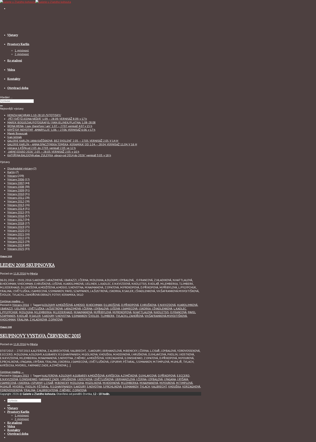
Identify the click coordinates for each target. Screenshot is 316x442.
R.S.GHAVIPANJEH (61, 386)
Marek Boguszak (17, 133)
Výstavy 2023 (15, 241)
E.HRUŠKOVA (148, 305)
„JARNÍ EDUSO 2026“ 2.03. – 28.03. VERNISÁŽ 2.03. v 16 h (43, 151)
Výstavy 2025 (15, 249)
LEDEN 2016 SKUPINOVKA (27, 265)
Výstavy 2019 (15, 227)
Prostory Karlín (18, 44)
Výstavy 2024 (15, 245)
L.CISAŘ (48, 383)
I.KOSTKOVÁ (84, 379)
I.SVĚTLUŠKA (36, 308)
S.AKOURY (48, 316)
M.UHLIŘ (5, 386)
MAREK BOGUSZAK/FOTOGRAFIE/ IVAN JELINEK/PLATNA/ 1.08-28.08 (51, 122)
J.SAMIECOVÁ (129, 308)
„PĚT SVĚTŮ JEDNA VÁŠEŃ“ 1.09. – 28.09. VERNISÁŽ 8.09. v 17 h (47, 119)
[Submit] (1, 105)
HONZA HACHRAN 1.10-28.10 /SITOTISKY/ (34, 115)
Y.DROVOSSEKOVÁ (11, 390)
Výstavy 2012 (15, 201)
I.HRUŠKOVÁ (68, 379)
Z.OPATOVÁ (55, 319)
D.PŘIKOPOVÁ (130, 305)
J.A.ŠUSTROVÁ (54, 308)
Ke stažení (14, 60)
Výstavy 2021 (15, 234)
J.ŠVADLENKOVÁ (162, 308)
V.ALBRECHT (159, 386)
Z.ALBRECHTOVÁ (47, 390)
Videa (11, 69)
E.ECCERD (183, 375)
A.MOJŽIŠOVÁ (64, 305)
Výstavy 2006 (15, 179)
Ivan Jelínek (14, 137)
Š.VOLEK (93, 316)
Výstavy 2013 (15, 205)
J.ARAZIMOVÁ (72, 308)
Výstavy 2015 (15, 212)
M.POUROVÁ (167, 383)
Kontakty (13, 79)
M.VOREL (18, 386)
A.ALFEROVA (50, 375)
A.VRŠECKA (113, 375)
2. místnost (22, 54)
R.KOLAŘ (22, 316)
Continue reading (12, 301)
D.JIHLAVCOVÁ (148, 375)
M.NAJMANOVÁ (83, 312)
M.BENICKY (62, 383)
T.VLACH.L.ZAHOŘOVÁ (129, 316)
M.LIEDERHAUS (62, 312)
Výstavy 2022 (15, 238)
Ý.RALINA (22, 319)
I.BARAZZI (6, 308)
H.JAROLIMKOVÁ (187, 305)
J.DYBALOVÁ (101, 308)
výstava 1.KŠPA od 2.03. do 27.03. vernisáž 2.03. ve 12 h (41, 148)
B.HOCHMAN (94, 305)
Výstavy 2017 (15, 219)
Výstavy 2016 (15, 216)
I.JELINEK (20, 308)
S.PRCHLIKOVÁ (112, 386)
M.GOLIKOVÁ (93, 383)
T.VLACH (145, 386)
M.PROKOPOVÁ (121, 312)
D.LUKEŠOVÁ (112, 305)
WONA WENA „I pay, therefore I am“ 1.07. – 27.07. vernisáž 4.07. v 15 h (49, 126)
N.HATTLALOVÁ (142, 312)
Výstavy (12, 35)
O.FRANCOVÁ (178, 312)
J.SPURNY (36, 383)
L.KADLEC (180, 308)
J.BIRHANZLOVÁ (125, 379)
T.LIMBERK (107, 316)
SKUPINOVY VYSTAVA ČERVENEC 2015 (40, 336)
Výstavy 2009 (15, 190)
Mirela (34, 273)
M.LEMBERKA (43, 312)
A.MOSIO (79, 305)
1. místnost (22, 50)
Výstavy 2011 (15, 197)
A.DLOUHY (48, 305)
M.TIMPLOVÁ (184, 383)
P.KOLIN (30, 386)
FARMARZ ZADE (49, 379)
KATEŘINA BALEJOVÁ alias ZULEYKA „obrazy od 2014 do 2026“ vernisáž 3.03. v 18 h (59, 155)
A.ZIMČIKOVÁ (129, 375)
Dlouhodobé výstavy (20, 168)
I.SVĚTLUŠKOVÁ (104, 379)
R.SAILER (35, 316)
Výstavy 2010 (15, 194)
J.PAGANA (170, 379)
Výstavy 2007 (15, 183)
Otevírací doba (17, 88)
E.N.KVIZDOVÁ (167, 305)
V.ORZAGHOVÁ (191, 386)
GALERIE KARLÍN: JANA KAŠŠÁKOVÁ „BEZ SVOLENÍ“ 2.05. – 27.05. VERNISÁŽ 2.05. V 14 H (62, 140)
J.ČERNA (87, 308)
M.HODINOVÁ (111, 383)
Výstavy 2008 (15, 186)
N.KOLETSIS (161, 312)
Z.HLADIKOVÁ (38, 319)
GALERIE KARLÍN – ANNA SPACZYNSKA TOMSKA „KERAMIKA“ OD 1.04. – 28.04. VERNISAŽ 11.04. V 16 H (72, 144)
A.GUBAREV (80, 375)
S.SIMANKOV (79, 316)
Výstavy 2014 (15, 208)
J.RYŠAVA (182, 379)
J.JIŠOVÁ (115, 308)
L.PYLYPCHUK (9, 312)
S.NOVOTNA (62, 316)
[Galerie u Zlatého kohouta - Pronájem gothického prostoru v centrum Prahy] (35, 2)
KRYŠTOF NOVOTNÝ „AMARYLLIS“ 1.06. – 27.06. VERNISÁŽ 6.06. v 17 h (51, 130)
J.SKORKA (145, 308)
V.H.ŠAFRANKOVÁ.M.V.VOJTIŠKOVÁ (166, 316)
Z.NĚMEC (65, 390)
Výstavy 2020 (15, 230)
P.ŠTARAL (43, 386)
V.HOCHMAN (8, 319)
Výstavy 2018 (15, 223)
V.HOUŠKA (174, 386)
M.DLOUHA (26, 312)
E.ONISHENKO (28, 379)
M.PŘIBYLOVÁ (102, 312)
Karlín (11, 172)
